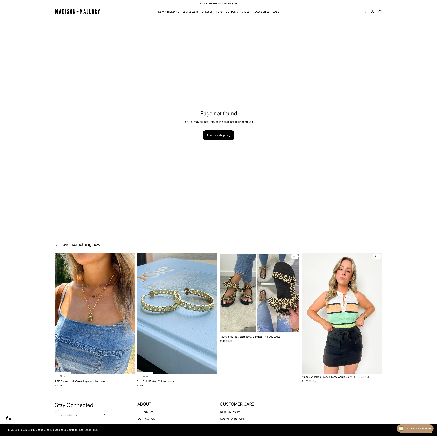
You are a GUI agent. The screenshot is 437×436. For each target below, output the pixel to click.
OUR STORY (145, 412)
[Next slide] (130, 313)
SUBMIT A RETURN (232, 419)
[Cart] (380, 12)
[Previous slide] (60, 313)
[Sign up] (104, 415)
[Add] (130, 368)
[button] (415, 428)
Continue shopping (218, 135)
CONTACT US (146, 419)
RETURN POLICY (231, 412)
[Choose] (295, 328)
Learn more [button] (91, 429)
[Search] (365, 12)
